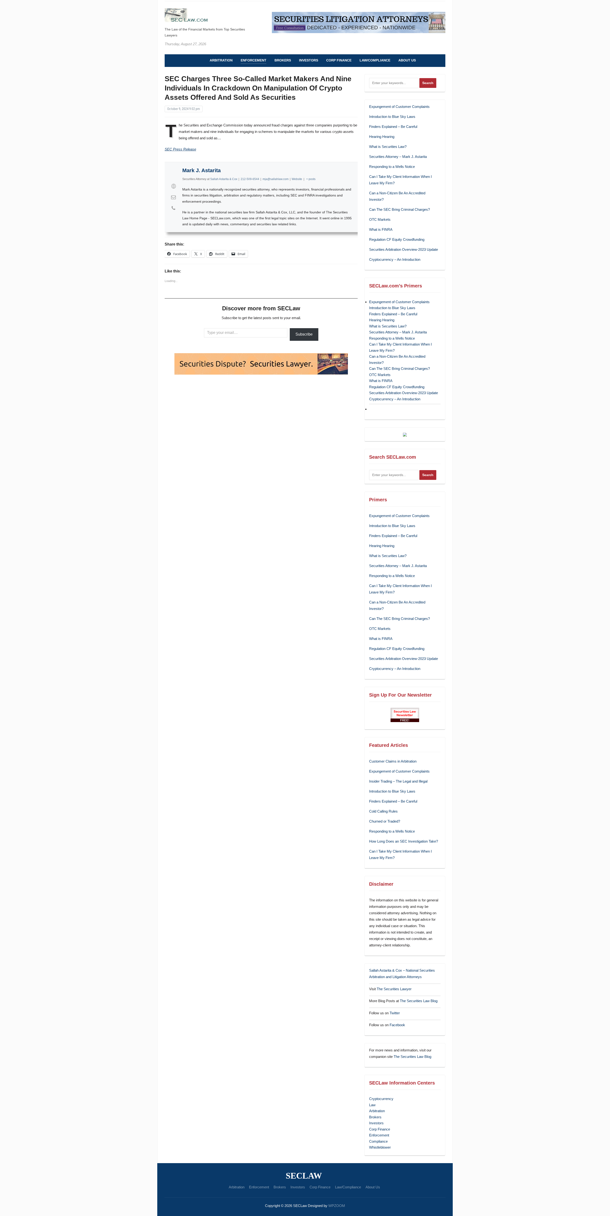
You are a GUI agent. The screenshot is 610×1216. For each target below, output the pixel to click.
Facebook (397, 1025)
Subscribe (304, 334)
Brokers (282, 60)
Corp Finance (338, 60)
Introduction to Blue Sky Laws (392, 117)
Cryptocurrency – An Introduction (394, 259)
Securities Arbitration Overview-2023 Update (403, 249)
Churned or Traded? (384, 821)
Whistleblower (380, 1147)
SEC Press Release (180, 149)
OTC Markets (380, 219)
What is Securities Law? (388, 147)
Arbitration (221, 60)
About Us (407, 60)
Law (372, 1105)
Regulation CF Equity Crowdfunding (396, 239)
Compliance (378, 1141)
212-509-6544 (250, 179)
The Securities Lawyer (394, 989)
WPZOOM (336, 1206)
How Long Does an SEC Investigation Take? (403, 841)
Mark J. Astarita (201, 170)
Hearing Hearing (382, 137)
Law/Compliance (375, 60)
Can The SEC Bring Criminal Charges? (399, 209)
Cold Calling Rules (383, 811)
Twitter (395, 1013)
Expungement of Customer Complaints (399, 107)
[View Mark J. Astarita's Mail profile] (173, 197)
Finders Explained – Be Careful (393, 127)
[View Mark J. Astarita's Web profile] (173, 186)
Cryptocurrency (381, 1099)
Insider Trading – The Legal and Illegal (398, 781)
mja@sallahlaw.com (276, 179)
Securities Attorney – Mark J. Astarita (398, 157)
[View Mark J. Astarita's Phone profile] (173, 208)
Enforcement (253, 60)
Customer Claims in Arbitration (393, 761)
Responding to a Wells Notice (392, 167)
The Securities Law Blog (418, 1001)
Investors (308, 60)
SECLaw (304, 1176)
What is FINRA (380, 229)
